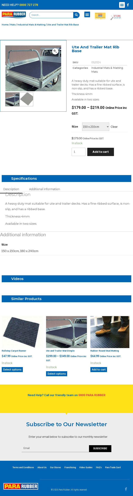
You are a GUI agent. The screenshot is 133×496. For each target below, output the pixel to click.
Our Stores (55, 467)
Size (75, 126)
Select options (12, 369)
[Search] (76, 15)
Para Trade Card (113, 467)
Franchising (70, 467)
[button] (122, 5)
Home (5, 24)
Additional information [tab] (44, 189)
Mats (13, 24)
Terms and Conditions (23, 467)
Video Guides (85, 467)
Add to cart (100, 151)
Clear (114, 126)
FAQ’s (99, 467)
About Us (42, 467)
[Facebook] (128, 5)
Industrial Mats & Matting (31, 24)
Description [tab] (11, 189)
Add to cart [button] (99, 369)
